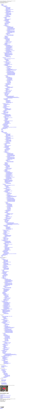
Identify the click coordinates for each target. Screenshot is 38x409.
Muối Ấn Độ (7, 215)
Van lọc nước (7, 67)
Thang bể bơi (6, 163)
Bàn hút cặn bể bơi (4, 275)
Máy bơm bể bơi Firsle (8, 137)
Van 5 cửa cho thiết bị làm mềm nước (10, 71)
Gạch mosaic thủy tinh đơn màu (10, 153)
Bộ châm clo (6, 42)
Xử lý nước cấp (4, 103)
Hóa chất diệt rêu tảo (7, 146)
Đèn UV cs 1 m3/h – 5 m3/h (7, 185)
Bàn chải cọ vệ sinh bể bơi (7, 22)
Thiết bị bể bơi (5, 6)
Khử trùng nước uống (7, 248)
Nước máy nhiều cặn (6, 374)
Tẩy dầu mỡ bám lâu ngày (3, 383)
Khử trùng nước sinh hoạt (7, 122)
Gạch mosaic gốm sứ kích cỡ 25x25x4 (11, 31)
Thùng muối (7, 211)
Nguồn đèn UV (7, 60)
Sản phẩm (2, 5)
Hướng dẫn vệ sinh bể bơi (7, 55)
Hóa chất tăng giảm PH (7, 19)
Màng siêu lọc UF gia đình (9, 87)
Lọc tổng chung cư (4, 371)
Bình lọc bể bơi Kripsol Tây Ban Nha (9, 9)
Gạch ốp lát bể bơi (6, 152)
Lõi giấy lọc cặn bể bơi (8, 16)
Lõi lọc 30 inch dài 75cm (9, 205)
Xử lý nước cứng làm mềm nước (7, 104)
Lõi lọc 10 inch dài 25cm (9, 79)
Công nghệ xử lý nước (3, 113)
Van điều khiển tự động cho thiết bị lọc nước (11, 196)
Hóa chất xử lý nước (6, 98)
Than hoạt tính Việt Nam (8, 228)
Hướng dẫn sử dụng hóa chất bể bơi (8, 53)
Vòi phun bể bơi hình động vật (9, 41)
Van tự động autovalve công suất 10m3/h (11, 199)
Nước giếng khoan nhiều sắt (7, 109)
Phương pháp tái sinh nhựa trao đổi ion (8, 117)
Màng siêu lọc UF (8, 86)
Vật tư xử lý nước (4, 57)
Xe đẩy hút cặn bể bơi (8, 148)
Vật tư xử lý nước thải (6, 239)
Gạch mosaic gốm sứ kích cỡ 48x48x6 (11, 158)
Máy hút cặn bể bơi (7, 15)
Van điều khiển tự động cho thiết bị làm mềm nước (12, 69)
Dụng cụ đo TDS (6, 94)
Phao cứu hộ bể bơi (8, 39)
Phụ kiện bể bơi (5, 25)
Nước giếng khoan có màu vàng (8, 108)
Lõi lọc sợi (7, 76)
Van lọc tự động (8, 68)
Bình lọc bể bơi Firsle (8, 134)
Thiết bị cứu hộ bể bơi (7, 165)
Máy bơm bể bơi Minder (8, 138)
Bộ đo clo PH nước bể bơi (7, 38)
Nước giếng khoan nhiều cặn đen (8, 235)
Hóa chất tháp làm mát (6, 359)
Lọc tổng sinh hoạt (3, 370)
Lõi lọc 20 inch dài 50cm (9, 204)
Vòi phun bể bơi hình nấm (8, 168)
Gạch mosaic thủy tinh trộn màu (10, 154)
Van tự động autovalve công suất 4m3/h (11, 201)
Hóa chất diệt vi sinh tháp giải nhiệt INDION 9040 (5, 397)
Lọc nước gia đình (4, 233)
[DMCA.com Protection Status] (2, 407)
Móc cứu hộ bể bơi (8, 166)
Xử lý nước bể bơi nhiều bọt (8, 51)
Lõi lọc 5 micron (6, 339)
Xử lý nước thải (4, 111)
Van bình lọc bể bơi (7, 12)
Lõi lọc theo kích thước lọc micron (9, 206)
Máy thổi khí (6, 170)
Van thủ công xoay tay (8, 70)
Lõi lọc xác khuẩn (8, 83)
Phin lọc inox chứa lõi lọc (8, 91)
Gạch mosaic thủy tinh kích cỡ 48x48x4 (11, 155)
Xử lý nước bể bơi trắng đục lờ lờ (9, 174)
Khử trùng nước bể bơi (7, 121)
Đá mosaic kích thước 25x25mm (10, 161)
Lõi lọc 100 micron (9, 82)
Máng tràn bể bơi (6, 36)
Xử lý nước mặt (5, 231)
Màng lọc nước (6, 212)
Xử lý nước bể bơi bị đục (7, 171)
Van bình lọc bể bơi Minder (8, 13)
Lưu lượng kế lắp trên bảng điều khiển (9, 96)
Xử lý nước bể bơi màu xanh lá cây (9, 172)
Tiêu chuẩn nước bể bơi (8, 56)
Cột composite (6, 85)
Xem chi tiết (1, 396)
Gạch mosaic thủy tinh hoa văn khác (10, 29)
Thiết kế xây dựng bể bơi (5, 127)
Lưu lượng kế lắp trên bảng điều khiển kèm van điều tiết (12, 223)
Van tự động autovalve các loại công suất (10, 72)
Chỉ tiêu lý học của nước (6, 125)
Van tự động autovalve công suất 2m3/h (11, 74)
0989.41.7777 (1, 408)
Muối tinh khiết (6, 88)
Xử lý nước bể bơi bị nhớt (8, 177)
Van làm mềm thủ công (9, 66)
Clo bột (5, 144)
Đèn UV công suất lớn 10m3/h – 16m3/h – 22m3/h (10, 58)
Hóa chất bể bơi (5, 17)
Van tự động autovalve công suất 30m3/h (11, 73)
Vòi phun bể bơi (6, 167)
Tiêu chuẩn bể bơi (6, 182)
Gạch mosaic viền (5, 286)
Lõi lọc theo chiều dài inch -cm (9, 77)
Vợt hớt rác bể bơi (6, 151)
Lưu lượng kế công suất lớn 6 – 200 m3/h (10, 222)
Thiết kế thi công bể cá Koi (5, 254)
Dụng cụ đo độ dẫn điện (7, 93)
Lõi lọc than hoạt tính (8, 203)
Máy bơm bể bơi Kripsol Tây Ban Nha (9, 11)
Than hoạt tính (6, 99)
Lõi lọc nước (6, 75)
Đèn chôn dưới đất (5, 291)
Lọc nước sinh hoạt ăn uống (4, 369)
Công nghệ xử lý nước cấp (5, 240)
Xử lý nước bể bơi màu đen (8, 47)
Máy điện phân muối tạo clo (6, 299)
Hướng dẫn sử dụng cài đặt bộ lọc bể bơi (9, 54)
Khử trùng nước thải (7, 249)
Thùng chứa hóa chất (8, 84)
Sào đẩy (6, 24)
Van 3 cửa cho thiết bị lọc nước (8, 329)
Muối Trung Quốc (8, 89)
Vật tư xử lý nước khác (6, 191)
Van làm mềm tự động (9, 193)
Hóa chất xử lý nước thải (6, 238)
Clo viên (6, 18)
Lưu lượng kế (6, 95)
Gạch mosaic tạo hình (8, 33)
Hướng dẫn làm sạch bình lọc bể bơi (8, 181)
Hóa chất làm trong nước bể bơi (8, 145)
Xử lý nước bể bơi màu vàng (9, 46)
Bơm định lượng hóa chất (7, 92)
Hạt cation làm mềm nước (8, 189)
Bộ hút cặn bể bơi (8, 21)
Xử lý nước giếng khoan (6, 230)
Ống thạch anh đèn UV (8, 187)
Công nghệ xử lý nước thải (5, 124)
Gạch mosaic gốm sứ (8, 156)
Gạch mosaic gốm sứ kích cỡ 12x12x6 (11, 157)
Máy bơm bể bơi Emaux (8, 10)
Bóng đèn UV (7, 186)
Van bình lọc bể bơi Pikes (6, 269)
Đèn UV (4, 184)
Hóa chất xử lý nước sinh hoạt (6, 106)
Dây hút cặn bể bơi (7, 23)
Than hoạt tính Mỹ (8, 101)
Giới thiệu (2, 4)
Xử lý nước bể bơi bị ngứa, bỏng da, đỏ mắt (10, 50)
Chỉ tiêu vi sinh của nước (6, 126)
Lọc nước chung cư (5, 237)
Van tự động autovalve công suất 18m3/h (11, 200)
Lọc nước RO (5, 105)
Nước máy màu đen (6, 373)
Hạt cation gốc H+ (8, 63)
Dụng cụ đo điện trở (7, 220)
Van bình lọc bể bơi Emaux (8, 141)
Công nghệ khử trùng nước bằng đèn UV (9, 247)
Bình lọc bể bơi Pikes (8, 8)
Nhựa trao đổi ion (5, 61)
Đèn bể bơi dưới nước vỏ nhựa (7, 289)
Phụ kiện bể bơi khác (6, 164)
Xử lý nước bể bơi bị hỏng (7, 176)
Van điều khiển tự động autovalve (9, 195)
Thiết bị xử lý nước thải (6, 112)
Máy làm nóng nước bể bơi (7, 143)
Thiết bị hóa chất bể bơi (5, 132)
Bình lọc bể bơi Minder (8, 7)
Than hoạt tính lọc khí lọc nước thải (9, 102)
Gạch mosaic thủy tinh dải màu (10, 27)
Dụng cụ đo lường (5, 219)
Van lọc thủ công (9, 194)
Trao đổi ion (5, 243)
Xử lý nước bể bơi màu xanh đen (9, 173)
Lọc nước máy (4, 372)
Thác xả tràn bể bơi (5, 300)
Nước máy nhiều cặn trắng (7, 375)
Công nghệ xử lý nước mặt (6, 116)
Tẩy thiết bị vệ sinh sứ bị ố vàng (4, 384)
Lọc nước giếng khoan (6, 234)
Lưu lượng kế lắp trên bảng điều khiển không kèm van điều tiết (13, 97)
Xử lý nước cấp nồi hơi (6, 250)
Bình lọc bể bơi (6, 133)
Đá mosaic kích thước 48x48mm (10, 35)
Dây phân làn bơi (6, 37)
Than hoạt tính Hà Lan (8, 100)
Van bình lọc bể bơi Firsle (8, 139)
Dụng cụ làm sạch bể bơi (6, 20)
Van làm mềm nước (8, 192)
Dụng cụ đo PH (6, 221)
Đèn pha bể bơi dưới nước (6, 290)
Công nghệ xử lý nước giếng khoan (7, 114)
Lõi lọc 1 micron (8, 80)
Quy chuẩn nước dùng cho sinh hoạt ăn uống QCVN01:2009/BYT (10, 253)
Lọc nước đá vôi (5, 107)
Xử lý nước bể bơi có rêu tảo (7, 48)
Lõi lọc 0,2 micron (9, 209)
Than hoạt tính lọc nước (8, 229)
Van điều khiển (6, 65)
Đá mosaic (7, 34)
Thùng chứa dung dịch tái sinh (8, 210)
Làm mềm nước (6, 119)
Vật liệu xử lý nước (5, 225)
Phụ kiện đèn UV (6, 59)
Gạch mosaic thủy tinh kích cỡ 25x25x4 (11, 28)
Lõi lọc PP (7, 202)
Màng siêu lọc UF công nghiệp (10, 213)
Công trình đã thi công (3, 128)
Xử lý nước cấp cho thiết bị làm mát (7, 123)
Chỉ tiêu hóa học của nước (6, 252)
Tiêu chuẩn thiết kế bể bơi (8, 183)
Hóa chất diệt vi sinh (4, 357)
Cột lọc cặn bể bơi (8, 142)
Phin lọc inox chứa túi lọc (8, 218)
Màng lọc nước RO (8, 214)
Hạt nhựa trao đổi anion (7, 190)
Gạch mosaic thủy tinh (8, 26)
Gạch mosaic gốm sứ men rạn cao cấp (10, 30)
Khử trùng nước (5, 120)
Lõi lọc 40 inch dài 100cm (9, 78)
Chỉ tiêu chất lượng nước (5, 251)
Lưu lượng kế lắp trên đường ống (9, 224)
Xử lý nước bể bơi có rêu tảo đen (9, 175)
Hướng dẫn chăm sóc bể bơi (6, 52)
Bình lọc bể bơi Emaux (8, 135)
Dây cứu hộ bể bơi (8, 40)
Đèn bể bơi (6, 162)
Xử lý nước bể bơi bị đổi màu (8, 45)
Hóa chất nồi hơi (4, 358)
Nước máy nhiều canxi (6, 376)
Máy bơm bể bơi (6, 136)
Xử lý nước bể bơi (5, 44)
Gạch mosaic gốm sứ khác (9, 32)
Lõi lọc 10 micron (9, 208)
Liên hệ (2, 256)
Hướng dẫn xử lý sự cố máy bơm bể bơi (8, 180)
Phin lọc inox (6, 90)
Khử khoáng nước (6, 118)
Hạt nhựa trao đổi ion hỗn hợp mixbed (8, 64)
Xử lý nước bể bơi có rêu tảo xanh (9, 49)
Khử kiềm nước (6, 244)
